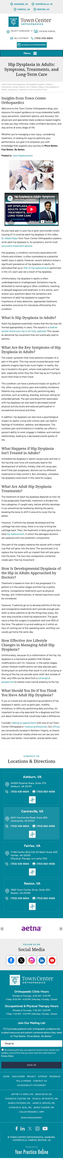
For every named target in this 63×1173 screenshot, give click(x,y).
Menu (27, 53)
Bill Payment (22, 38)
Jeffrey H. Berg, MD (22, 1094)
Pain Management (31, 1118)
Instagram (31, 960)
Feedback (55, 1076)
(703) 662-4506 (45, 791)
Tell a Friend (23, 1081)
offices (56, 726)
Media (34, 87)
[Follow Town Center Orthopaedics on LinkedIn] (22, 1128)
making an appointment (23, 722)
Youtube (52, 960)
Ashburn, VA (21, 4)
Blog (41, 87)
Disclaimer (18, 1076)
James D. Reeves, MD (43, 1103)
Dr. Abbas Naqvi (9, 238)
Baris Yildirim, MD (44, 1107)
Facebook (11, 960)
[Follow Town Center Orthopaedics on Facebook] (16, 1128)
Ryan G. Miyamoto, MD (45, 1098)
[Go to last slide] (2, 929)
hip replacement (15, 534)
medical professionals (35, 726)
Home (6, 1076)
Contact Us (32, 756)
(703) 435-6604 (44, 38)
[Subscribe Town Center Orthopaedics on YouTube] (45, 1128)
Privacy (31, 1076)
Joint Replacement (23, 155)
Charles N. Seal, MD (20, 1107)
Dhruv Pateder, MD (19, 1103)
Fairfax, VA (23, 9)
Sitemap (42, 1076)
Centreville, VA (44, 4)
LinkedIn (41, 960)
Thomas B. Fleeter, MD (17, 1098)
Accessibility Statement (31, 1085)
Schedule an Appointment (33, 45)
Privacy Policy (7, 1056)
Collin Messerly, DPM (31, 1112)
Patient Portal (47, 31)
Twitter (21, 960)
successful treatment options (16, 246)
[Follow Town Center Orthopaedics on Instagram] (37, 1128)
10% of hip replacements (36, 268)
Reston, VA (43, 9)
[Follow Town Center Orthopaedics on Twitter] (30, 1128)
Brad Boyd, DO (43, 1094)
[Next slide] (61, 929)
